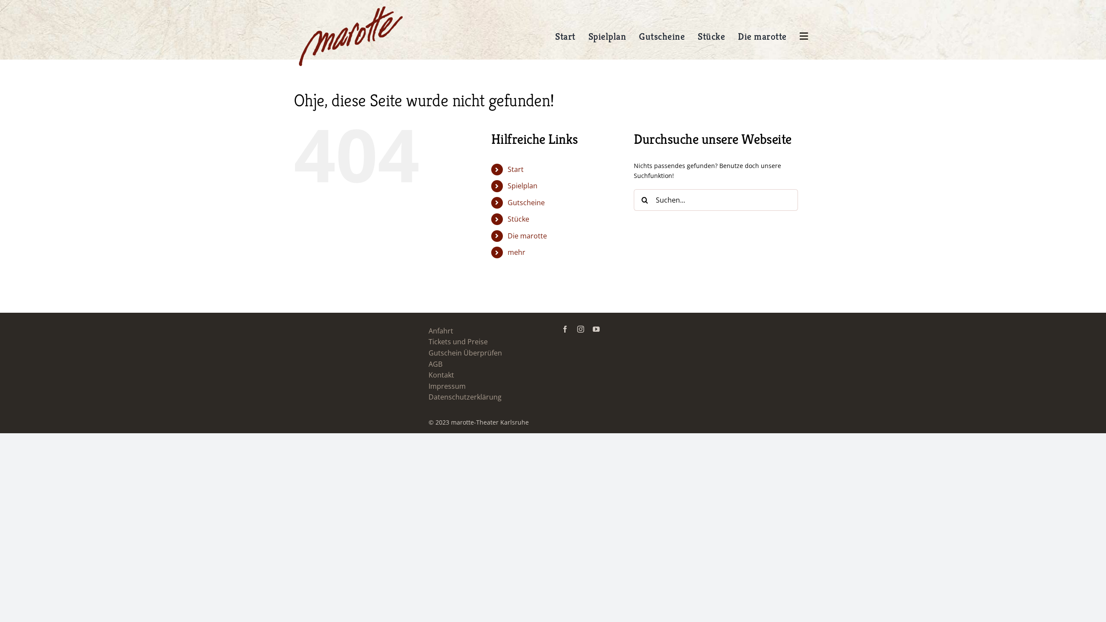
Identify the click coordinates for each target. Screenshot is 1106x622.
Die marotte (527, 236)
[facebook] (565, 329)
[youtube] (596, 329)
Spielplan (522, 185)
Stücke (518, 219)
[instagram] (580, 329)
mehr (516, 252)
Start (516, 169)
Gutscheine (526, 202)
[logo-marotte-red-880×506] (351, 9)
